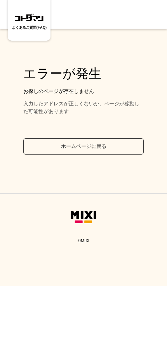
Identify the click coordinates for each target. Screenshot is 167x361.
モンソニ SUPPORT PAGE (29, 16)
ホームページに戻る (83, 146)
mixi (83, 221)
